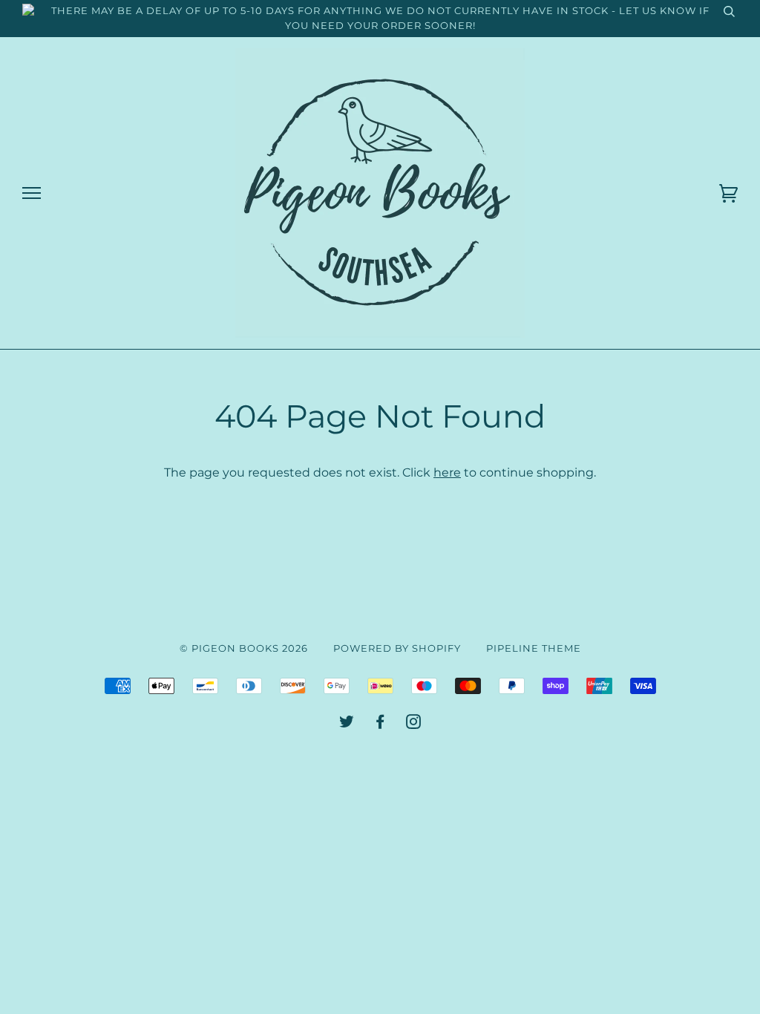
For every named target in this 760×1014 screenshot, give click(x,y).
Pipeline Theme (533, 648)
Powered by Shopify (397, 648)
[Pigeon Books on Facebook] (380, 724)
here (447, 472)
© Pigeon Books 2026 (244, 648)
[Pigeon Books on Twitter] (347, 724)
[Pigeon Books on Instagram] (414, 724)
